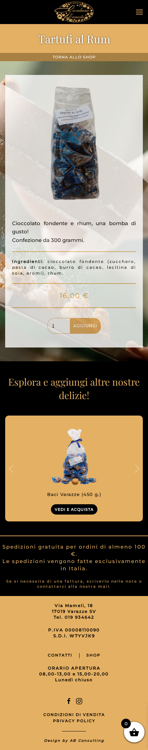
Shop (93, 655)
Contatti (60, 655)
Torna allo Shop (74, 57)
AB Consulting (87, 740)
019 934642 (79, 617)
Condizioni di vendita (74, 714)
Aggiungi (85, 325)
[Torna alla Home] (74, 12)
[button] (139, 12)
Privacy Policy (74, 720)
